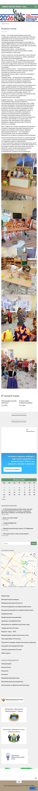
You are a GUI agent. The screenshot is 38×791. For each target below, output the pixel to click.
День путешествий (10, 518)
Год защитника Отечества (11, 639)
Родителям (5, 596)
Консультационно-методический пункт (16, 606)
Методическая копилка (10, 599)
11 (9, 490)
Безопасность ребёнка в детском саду (15, 624)
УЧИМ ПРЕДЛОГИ (9, 523)
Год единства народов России (12, 646)
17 (4, 492)
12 (14, 490)
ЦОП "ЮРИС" (25, 785)
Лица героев (5, 653)
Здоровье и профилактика (11, 621)
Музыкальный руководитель (12, 681)
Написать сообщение (13, 469)
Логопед (4, 674)
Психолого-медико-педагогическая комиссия (18, 642)
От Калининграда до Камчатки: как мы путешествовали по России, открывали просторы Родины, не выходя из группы (16, 510)
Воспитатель (6, 667)
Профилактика (6, 614)
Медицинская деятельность (12, 603)
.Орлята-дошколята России (11, 649)
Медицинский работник (10, 678)
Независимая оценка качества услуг (15, 635)
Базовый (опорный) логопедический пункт (17, 610)
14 (24, 490)
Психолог (4, 671)
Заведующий (6, 664)
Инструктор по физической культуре (15, 685)
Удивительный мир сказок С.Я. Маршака (18, 528)
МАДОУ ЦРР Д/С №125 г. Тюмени (15, 6)
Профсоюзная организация (11, 617)
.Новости (5, 24)
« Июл (3, 499)
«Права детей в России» (10, 628)
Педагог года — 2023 (8, 631)
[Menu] (36, 6)
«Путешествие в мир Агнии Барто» (16, 534)
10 (4, 490)
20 (19, 492)
